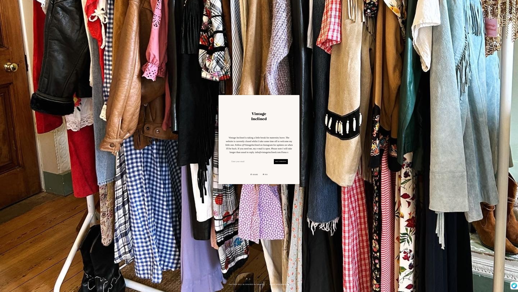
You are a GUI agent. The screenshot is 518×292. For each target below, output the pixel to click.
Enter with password (279, 284)
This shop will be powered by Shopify (247, 284)
